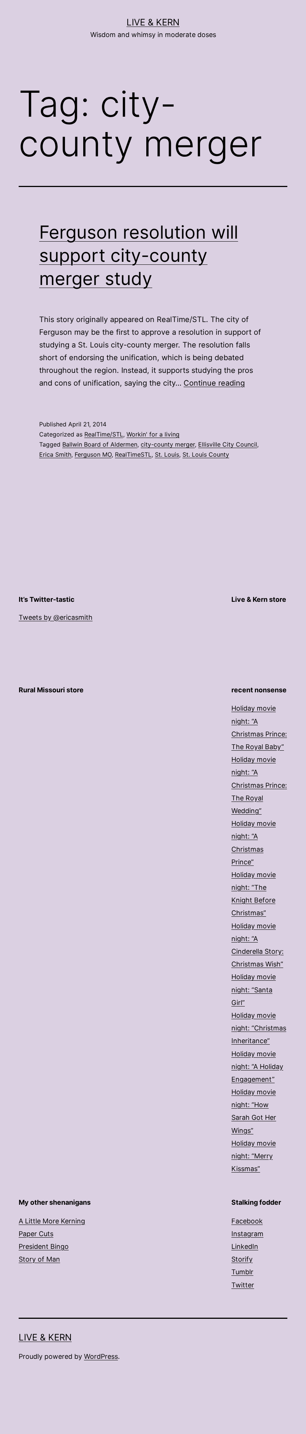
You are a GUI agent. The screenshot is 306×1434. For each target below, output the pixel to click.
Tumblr (242, 1272)
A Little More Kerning (52, 1221)
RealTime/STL (103, 434)
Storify (242, 1259)
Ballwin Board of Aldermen (99, 444)
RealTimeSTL (133, 454)
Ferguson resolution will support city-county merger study (138, 255)
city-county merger (168, 444)
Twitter (242, 1285)
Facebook (247, 1221)
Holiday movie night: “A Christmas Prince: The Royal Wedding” (259, 785)
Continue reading (214, 383)
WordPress (101, 1356)
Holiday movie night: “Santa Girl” (253, 989)
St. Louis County (205, 454)
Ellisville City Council (227, 444)
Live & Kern (153, 22)
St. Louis (167, 454)
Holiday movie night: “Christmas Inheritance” (258, 1028)
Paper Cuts (36, 1234)
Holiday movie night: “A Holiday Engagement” (257, 1066)
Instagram (247, 1234)
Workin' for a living (153, 434)
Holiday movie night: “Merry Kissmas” (253, 1156)
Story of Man (39, 1259)
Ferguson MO (93, 454)
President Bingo (44, 1246)
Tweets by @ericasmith (56, 617)
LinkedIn (244, 1246)
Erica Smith (55, 454)
